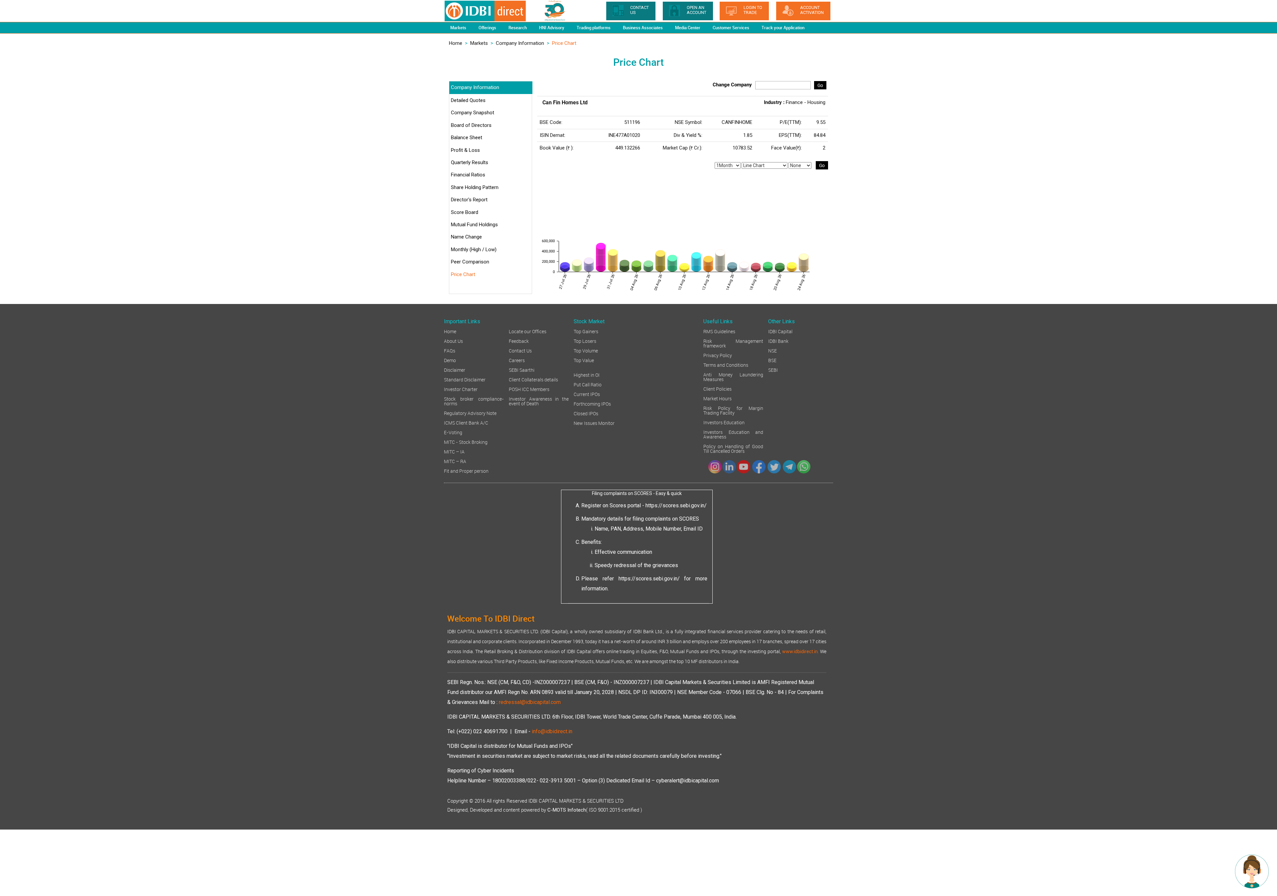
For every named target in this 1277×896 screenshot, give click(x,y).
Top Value (584, 360)
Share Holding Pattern (474, 187)
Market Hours (717, 398)
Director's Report (469, 200)
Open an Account (696, 10)
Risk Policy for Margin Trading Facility (733, 410)
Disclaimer (454, 369)
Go (820, 85)
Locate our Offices (527, 331)
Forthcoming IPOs (592, 403)
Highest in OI (587, 374)
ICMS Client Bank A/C (466, 422)
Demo (450, 360)
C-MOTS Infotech (566, 810)
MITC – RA (455, 461)
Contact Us (520, 350)
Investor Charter (461, 389)
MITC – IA (454, 451)
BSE (772, 360)
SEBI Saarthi (521, 369)
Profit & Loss (465, 150)
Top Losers (585, 341)
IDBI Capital (780, 331)
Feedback (519, 341)
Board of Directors (471, 125)
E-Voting (453, 432)
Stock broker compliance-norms (474, 401)
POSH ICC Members (529, 389)
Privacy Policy (717, 355)
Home (455, 43)
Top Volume (586, 350)
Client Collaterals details (533, 379)
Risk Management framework (733, 343)
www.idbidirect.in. (800, 651)
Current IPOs (587, 394)
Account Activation (812, 10)
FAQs (449, 350)
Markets (479, 43)
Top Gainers (586, 331)
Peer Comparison (470, 262)
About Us (453, 341)
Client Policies (717, 388)
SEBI (773, 369)
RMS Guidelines (719, 331)
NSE (772, 350)
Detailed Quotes (468, 100)
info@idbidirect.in (552, 731)
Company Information (520, 43)
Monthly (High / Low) (474, 249)
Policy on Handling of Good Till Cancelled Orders (733, 448)
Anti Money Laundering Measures (733, 376)
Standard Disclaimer (465, 379)
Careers (517, 360)
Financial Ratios (468, 175)
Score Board (464, 212)
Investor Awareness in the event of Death (539, 401)
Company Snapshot (472, 113)
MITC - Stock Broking (466, 442)
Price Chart (463, 274)
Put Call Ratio (588, 384)
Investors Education (724, 422)
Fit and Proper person (466, 470)
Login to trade (753, 10)
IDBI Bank (778, 341)
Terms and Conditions (725, 364)
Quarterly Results (469, 162)
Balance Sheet (466, 138)
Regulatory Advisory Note (470, 413)
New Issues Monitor (594, 423)
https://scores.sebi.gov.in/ (676, 505)
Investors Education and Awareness (733, 434)
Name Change (466, 237)
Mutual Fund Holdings (474, 225)
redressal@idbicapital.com (530, 702)
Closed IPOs (586, 413)
